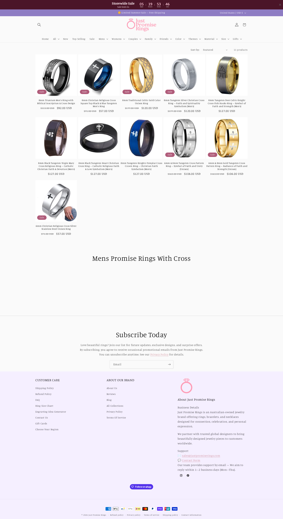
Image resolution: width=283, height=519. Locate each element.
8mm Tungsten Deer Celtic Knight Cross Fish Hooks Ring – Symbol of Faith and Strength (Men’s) (227, 103)
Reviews (111, 394)
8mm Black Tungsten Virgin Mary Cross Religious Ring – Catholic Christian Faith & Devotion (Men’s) (56, 166)
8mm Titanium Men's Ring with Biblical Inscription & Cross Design (56, 102)
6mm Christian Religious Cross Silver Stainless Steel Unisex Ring (56, 227)
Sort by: (195, 49)
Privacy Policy (159, 354)
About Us (112, 388)
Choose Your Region (47, 429)
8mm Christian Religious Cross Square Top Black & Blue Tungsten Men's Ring (99, 103)
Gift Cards (41, 423)
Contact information (191, 515)
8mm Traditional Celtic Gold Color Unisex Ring (141, 102)
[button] (39, 25)
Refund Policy (43, 394)
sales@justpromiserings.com (201, 455)
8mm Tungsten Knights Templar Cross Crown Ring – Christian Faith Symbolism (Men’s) (141, 166)
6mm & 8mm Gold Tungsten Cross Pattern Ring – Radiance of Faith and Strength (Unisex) (226, 166)
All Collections (115, 405)
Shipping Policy (44, 388)
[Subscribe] (169, 364)
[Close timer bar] (280, 5)
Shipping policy (170, 515)
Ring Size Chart (44, 405)
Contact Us (41, 417)
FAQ (37, 400)
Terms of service (151, 515)
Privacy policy (133, 515)
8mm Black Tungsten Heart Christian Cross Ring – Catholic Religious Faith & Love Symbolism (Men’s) (99, 166)
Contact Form (191, 460)
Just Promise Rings (97, 515)
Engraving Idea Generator (50, 411)
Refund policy (117, 515)
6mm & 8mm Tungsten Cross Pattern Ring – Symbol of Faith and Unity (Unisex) (184, 166)
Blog (109, 400)
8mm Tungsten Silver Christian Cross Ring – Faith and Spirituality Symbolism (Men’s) (184, 103)
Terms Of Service (116, 417)
